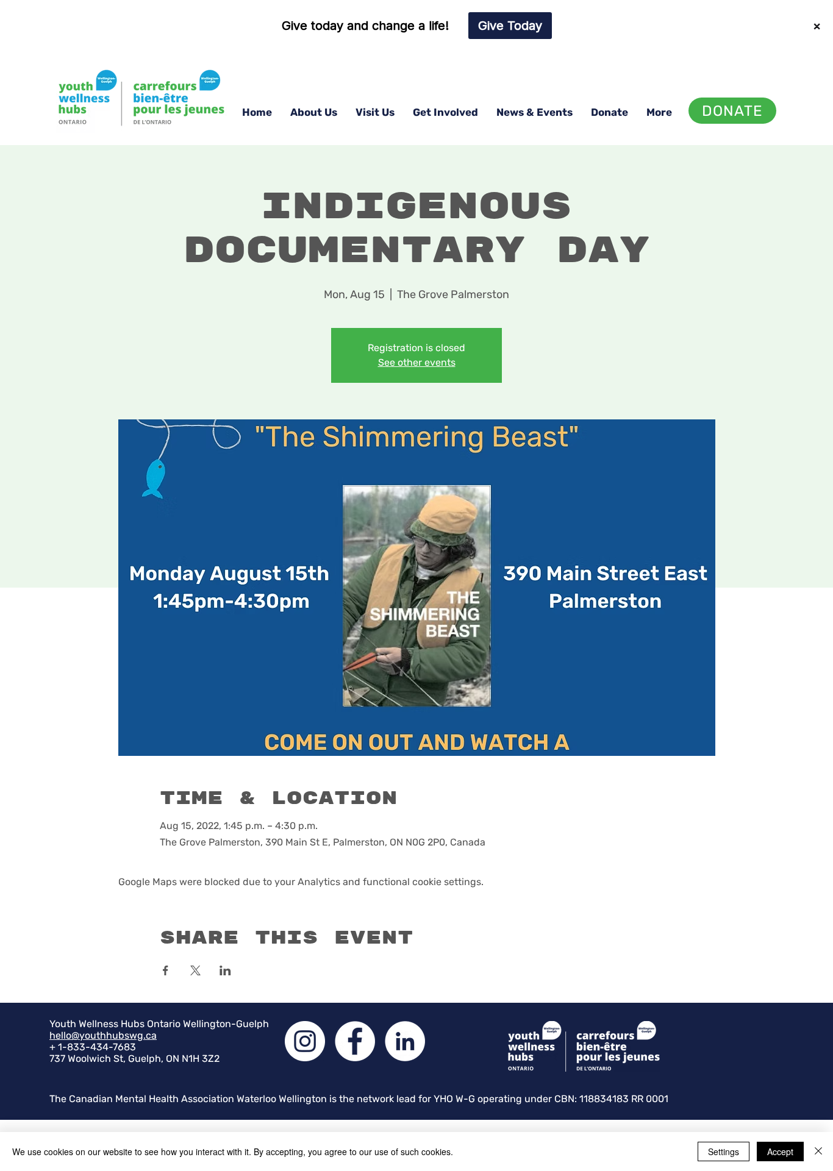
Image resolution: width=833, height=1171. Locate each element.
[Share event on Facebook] (165, 970)
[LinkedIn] (405, 1041)
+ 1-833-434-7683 (92, 1047)
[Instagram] (305, 1041)
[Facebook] (355, 1041)
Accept (780, 1151)
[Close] (818, 1151)
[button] (313, 112)
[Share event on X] (195, 970)
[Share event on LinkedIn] (225, 970)
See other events (417, 362)
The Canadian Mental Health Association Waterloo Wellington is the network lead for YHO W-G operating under (301, 1099)
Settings (723, 1151)
